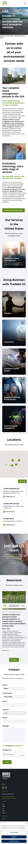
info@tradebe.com (10, 496)
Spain (3, 806)
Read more (5, 650)
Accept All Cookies (13, 841)
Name (5, 685)
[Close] (26, 823)
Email (5, 701)
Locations (4, 816)
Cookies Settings (14, 832)
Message (6, 726)
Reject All (14, 837)
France (4, 813)
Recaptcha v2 (7, 750)
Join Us (14, 563)
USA (3, 804)
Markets (4, 801)
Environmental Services (8, 794)
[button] (3, 271)
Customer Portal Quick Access (13, 210)
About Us (4, 791)
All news (14, 660)
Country (6, 709)
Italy (3, 810)
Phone (5, 718)
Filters (21, 481)
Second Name (7, 693)
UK (3, 808)
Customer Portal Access (6, 36)
